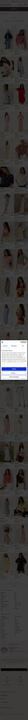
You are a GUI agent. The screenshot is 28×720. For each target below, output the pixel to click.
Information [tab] (14, 345)
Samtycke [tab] (5, 345)
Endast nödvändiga (14, 376)
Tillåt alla (14, 369)
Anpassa (13, 373)
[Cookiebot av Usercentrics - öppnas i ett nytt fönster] (20, 342)
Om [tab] (23, 345)
